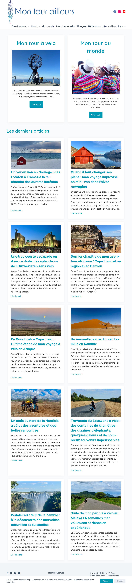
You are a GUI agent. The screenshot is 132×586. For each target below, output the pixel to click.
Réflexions (94, 26)
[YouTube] (124, 11)
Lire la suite (16, 210)
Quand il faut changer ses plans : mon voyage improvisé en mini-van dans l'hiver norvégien (94, 179)
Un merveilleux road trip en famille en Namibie (95, 341)
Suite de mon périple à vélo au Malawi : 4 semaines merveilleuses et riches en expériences (94, 520)
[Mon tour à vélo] (36, 68)
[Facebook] (114, 11)
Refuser (120, 581)
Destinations (19, 26)
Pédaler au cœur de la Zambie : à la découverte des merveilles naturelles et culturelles (35, 520)
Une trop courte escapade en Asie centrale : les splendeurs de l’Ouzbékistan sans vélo (34, 261)
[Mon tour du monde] (96, 76)
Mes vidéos (109, 26)
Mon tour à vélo (65, 26)
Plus (120, 26)
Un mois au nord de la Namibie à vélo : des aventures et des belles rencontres (35, 425)
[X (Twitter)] (11, 573)
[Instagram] (119, 11)
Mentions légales (56, 573)
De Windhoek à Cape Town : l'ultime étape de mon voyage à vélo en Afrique (35, 344)
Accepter (106, 581)
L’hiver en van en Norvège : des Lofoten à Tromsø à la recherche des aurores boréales (35, 177)
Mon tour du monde (42, 26)
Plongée (81, 26)
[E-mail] (19, 573)
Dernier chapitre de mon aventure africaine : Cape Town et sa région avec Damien (96, 261)
